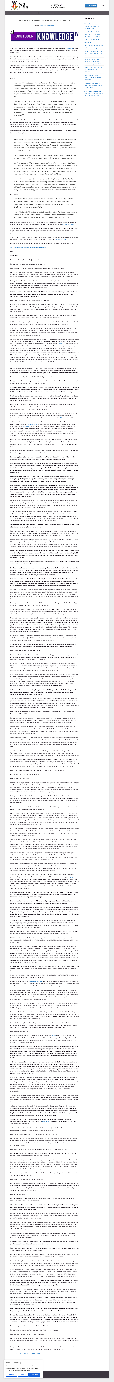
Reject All (23, 1374)
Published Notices (28, 13)
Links (78, 13)
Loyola (53, 1035)
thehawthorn (51, 25)
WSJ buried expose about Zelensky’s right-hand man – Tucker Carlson (93, 85)
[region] (23, 1369)
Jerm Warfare (69, 48)
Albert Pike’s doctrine (35, 981)
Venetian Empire (32, 362)
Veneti (60, 344)
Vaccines (63, 13)
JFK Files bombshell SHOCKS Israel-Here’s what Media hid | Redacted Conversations (94, 93)
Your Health (71, 13)
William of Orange (31, 424)
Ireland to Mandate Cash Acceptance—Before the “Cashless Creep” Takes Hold (93, 61)
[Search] (103, 5)
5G (36, 13)
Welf (68, 418)
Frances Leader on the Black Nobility (28, 1353)
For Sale (56, 13)
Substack (68, 224)
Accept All (35, 1374)
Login (84, 13)
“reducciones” (46, 1121)
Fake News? (49, 13)
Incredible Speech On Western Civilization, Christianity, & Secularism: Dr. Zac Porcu (94, 34)
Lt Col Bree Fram (61, 239)
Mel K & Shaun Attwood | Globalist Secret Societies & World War (93, 77)
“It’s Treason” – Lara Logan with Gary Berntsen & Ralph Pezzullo (94, 69)
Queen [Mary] (26, 426)
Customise (12, 1374)
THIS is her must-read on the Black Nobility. (28, 247)
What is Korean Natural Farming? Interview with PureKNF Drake (92, 26)
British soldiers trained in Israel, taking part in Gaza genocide (94, 47)
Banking (41, 13)
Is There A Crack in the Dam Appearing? (93, 41)
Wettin (62, 418)
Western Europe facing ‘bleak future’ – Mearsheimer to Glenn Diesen (94, 53)
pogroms (73, 877)
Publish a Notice (15, 13)
